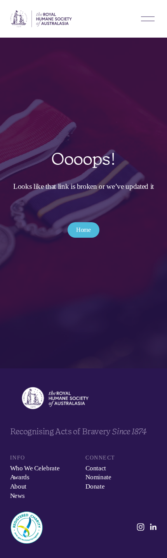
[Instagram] (140, 527)
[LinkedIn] (153, 527)
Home (83, 229)
